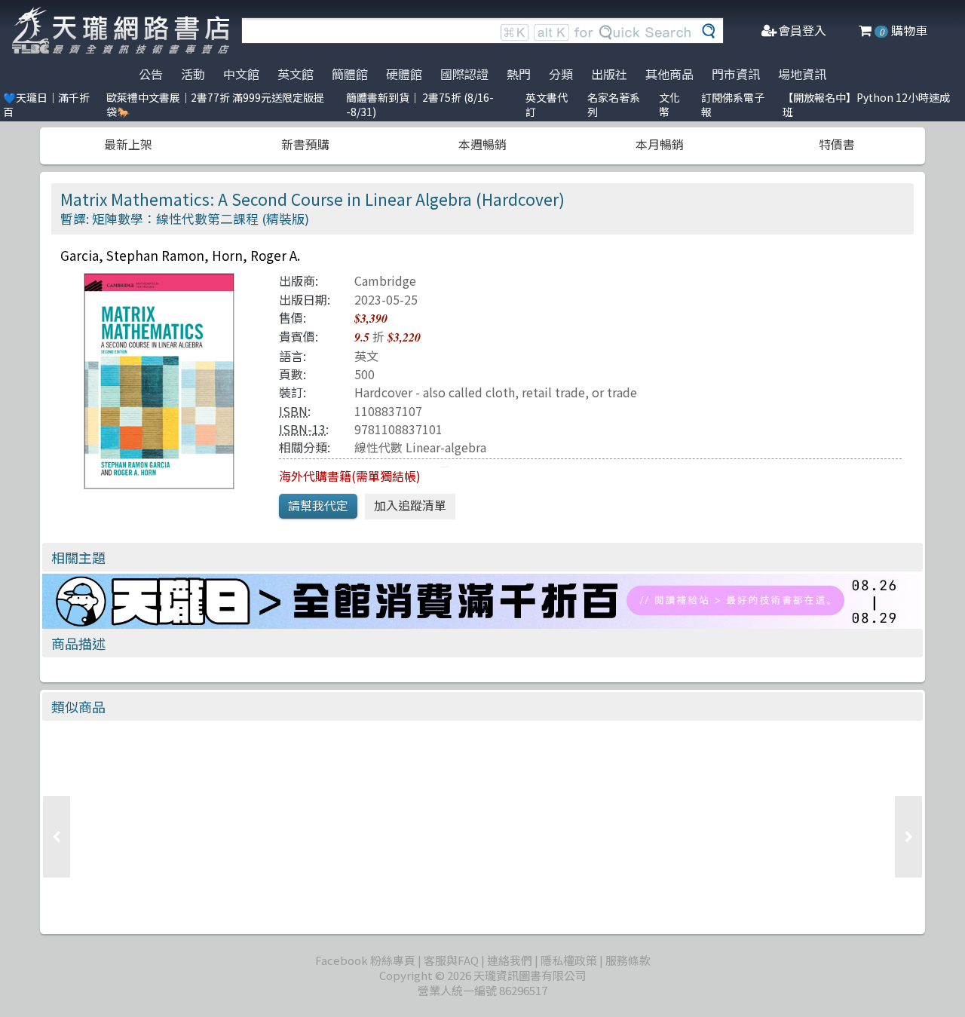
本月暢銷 (660, 144)
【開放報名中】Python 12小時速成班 (866, 104)
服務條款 (628, 960)
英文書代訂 (546, 104)
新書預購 (305, 144)
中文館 (241, 74)
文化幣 (669, 104)
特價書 (837, 144)
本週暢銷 (482, 144)
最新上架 (128, 144)
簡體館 (350, 74)
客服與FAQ (451, 960)
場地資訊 (802, 74)
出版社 (609, 74)
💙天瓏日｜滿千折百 (46, 104)
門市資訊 (736, 74)
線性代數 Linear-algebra (420, 447)
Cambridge (385, 280)
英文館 (295, 74)
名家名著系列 (613, 104)
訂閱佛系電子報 (732, 104)
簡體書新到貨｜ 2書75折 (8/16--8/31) (420, 104)
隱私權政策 (569, 960)
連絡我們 (509, 960)
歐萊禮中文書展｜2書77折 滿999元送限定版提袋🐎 (215, 104)
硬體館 (404, 74)
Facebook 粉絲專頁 (365, 960)
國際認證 (464, 74)
